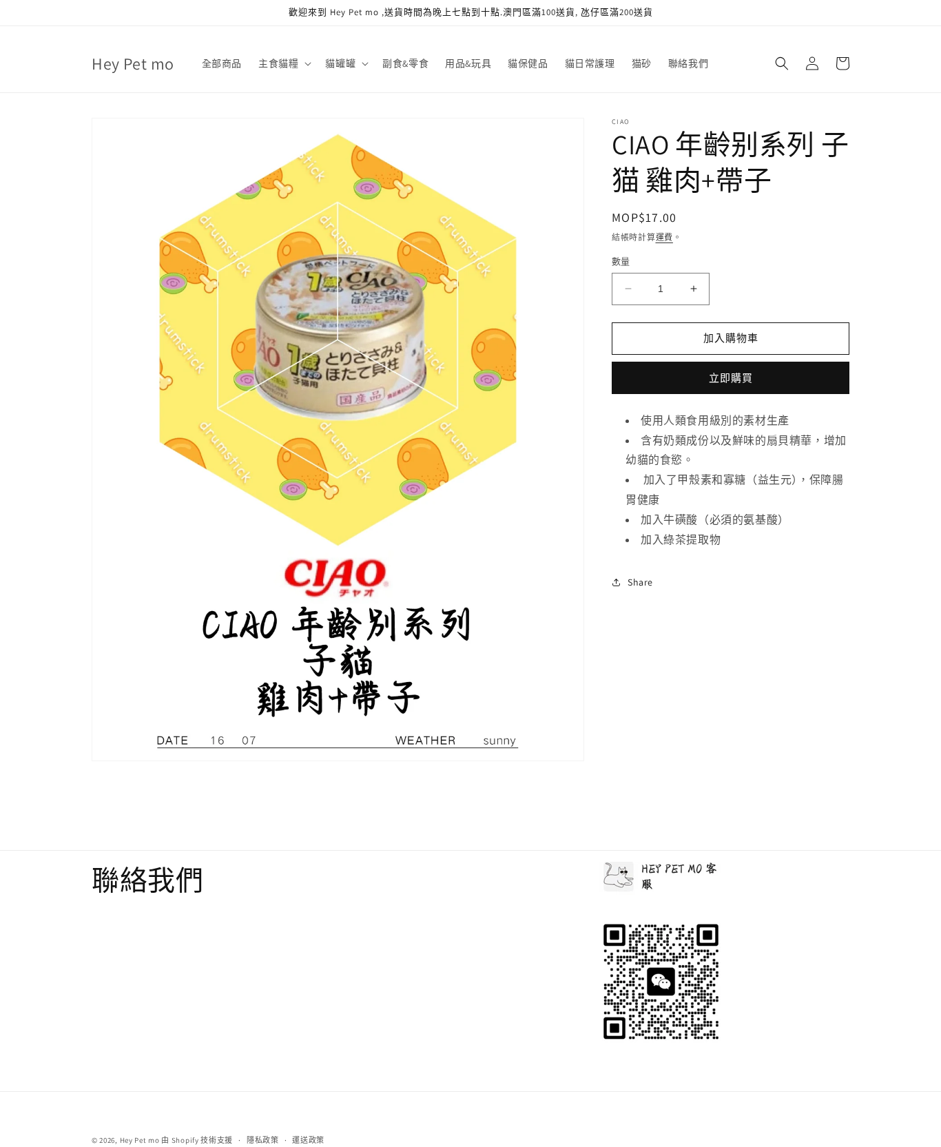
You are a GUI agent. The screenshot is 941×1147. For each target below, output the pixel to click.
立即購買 (731, 377)
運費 (664, 237)
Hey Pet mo (140, 1140)
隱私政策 (263, 1139)
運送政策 (308, 1139)
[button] (283, 63)
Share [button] (640, 582)
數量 (621, 261)
